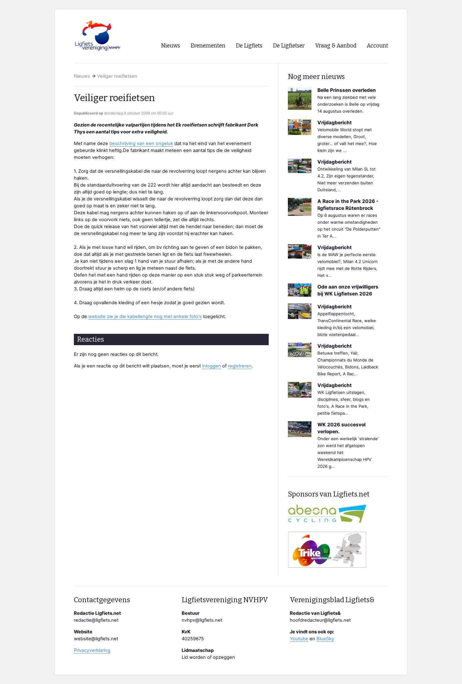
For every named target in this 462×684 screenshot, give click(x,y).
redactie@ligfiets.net (96, 620)
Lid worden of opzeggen (208, 657)
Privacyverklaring (92, 650)
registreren (240, 366)
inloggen (211, 366)
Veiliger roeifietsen (117, 76)
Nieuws (82, 76)
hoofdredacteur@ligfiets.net (320, 620)
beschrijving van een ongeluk (141, 143)
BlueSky (325, 639)
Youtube (299, 639)
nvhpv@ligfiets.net (202, 620)
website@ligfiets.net (96, 639)
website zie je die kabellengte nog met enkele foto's (145, 316)
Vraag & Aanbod (335, 45)
